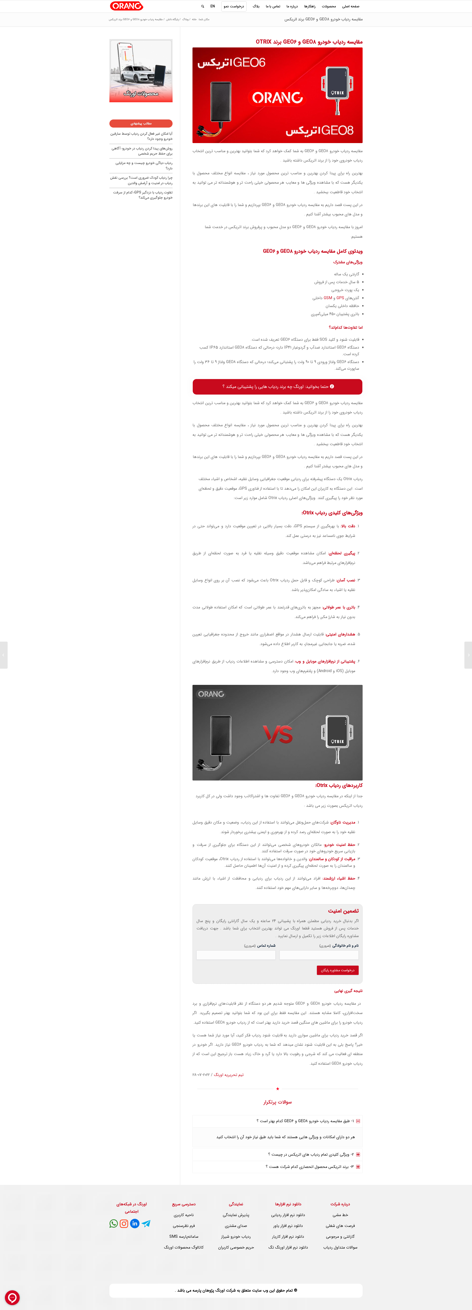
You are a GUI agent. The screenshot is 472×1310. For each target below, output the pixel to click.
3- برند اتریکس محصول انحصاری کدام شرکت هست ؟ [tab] (310, 1167)
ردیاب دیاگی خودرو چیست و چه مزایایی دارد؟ (144, 165)
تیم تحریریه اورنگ (229, 1075)
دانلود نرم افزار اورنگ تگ (288, 1247)
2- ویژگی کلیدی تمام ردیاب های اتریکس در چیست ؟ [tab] (311, 1154)
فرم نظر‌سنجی (184, 1226)
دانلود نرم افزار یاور (288, 1226)
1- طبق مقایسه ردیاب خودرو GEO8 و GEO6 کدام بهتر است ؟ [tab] (305, 1121)
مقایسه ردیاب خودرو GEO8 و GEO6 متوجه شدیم (313, 1004)
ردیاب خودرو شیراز (236, 1237)
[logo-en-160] (126, 6)
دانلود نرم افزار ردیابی (288, 1215)
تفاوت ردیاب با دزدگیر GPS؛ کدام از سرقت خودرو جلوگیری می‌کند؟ (143, 195)
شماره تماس (260, 945)
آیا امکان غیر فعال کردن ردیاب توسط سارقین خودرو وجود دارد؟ (141, 136)
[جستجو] (202, 6)
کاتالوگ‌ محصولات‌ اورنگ (184, 1247)
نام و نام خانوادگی (339, 945)
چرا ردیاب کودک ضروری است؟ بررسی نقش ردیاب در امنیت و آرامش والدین (141, 180)
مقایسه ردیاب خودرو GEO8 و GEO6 (334, 151)
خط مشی (340, 1215)
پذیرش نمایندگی (236, 1215)
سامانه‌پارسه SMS (183, 1237)
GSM (328, 298)
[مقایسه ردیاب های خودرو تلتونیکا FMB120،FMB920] (468, 655)
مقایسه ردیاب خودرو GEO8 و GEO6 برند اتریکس (323, 19)
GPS (340, 298)
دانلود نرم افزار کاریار (288, 1237)
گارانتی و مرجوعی (340, 1237)
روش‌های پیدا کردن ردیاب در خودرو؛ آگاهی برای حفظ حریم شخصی (142, 151)
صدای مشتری (236, 1226)
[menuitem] (351, 6)
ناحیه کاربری (184, 1215)
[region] (277, 1137)
